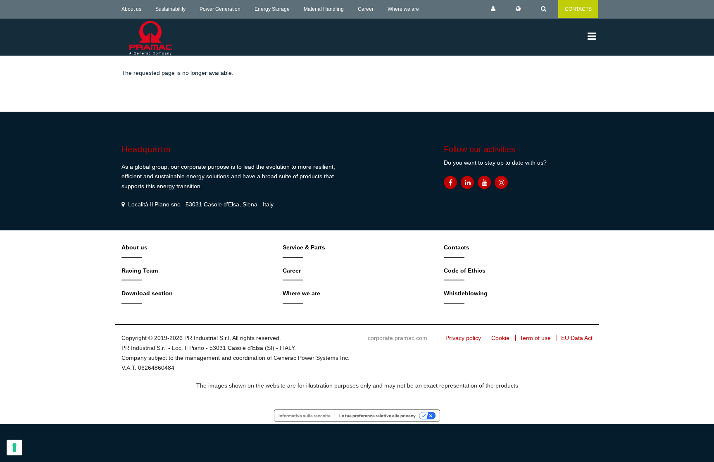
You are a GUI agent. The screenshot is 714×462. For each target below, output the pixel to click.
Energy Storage (272, 9)
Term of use (535, 338)
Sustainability (170, 9)
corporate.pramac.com (397, 338)
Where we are (403, 9)
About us (131, 9)
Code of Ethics (465, 270)
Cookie (500, 338)
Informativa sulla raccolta (304, 415)
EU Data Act (577, 338)
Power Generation (220, 9)
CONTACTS (578, 9)
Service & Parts (304, 247)
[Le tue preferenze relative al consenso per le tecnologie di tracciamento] (14, 447)
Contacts (456, 247)
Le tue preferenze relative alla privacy (377, 415)
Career (366, 9)
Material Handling (324, 9)
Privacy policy (463, 338)
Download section (147, 293)
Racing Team (139, 270)
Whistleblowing (466, 293)
